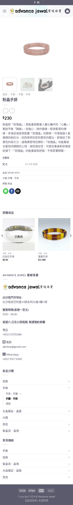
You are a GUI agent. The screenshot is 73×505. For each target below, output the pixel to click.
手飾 (13, 94)
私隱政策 (43, 500)
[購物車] (67, 11)
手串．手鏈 (12, 393)
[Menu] (5, 11)
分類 (5, 417)
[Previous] (8, 49)
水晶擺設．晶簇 (12, 411)
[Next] (65, 49)
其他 (5, 424)
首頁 (5, 94)
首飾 (5, 381)
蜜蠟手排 (43, 256)
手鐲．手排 (24, 94)
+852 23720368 (12, 334)
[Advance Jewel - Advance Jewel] (35, 11)
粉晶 (10, 183)
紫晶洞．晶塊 (11, 430)
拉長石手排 (8, 256)
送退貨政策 (31, 500)
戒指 (8, 403)
